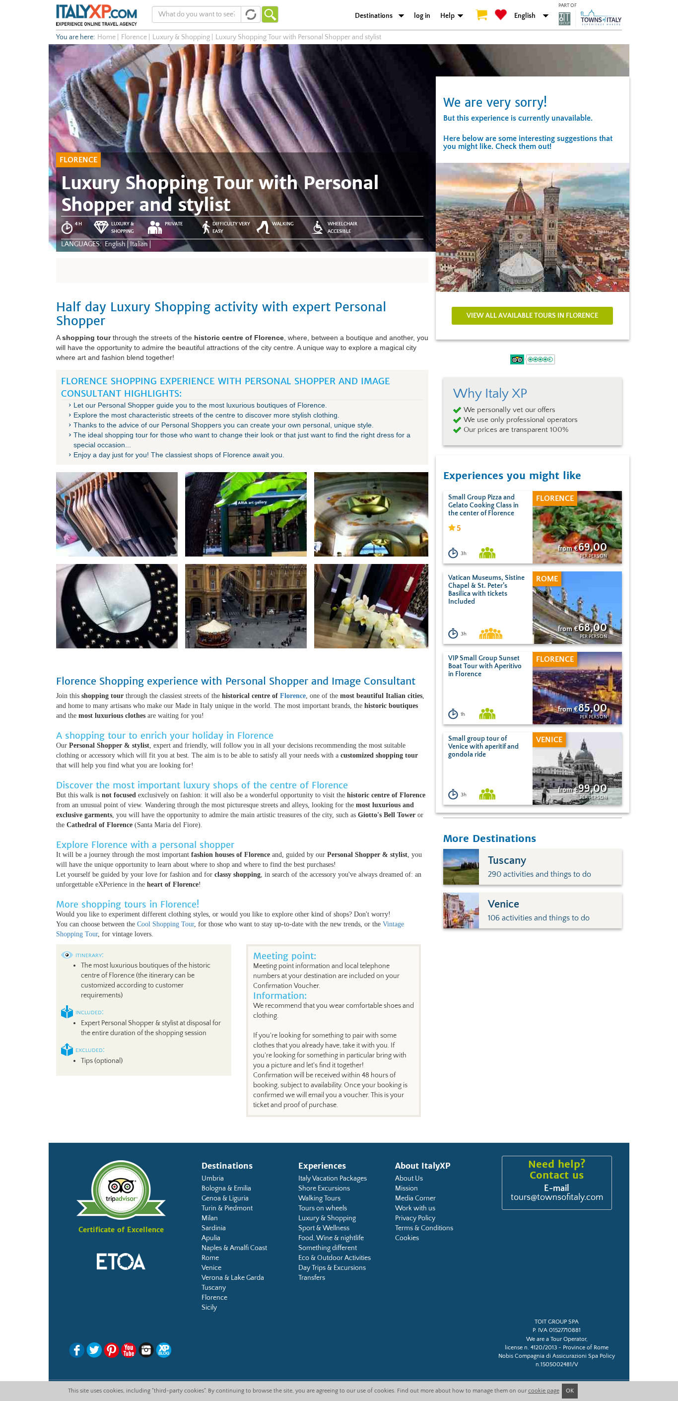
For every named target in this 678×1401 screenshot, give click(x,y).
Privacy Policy (415, 1218)
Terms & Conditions (424, 1228)
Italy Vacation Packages (332, 1179)
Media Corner (415, 1198)
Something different (327, 1248)
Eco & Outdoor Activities (334, 1258)
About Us (409, 1179)
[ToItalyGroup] (590, 18)
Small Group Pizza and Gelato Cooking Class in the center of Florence (483, 505)
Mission (406, 1188)
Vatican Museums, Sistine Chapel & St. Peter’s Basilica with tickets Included (486, 590)
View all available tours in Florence (532, 316)
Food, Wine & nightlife (331, 1238)
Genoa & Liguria (225, 1198)
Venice (211, 1268)
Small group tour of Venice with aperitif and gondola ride (483, 747)
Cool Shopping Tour (165, 924)
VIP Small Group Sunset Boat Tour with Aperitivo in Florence (485, 666)
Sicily (209, 1308)
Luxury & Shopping (327, 1218)
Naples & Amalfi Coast (234, 1248)
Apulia (211, 1238)
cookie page (543, 1391)
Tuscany (214, 1288)
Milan (210, 1218)
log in (422, 16)
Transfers (311, 1278)
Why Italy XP (490, 393)
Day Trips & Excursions (332, 1268)
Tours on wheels (322, 1208)
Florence (293, 696)
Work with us (415, 1208)
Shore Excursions (324, 1188)
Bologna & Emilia (226, 1188)
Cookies (407, 1238)
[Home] (96, 15)
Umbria (213, 1179)
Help (447, 16)
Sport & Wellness (323, 1228)
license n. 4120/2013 (531, 1347)
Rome (210, 1258)
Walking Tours (319, 1198)
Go (270, 14)
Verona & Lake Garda (233, 1278)
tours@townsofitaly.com (557, 1197)
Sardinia (214, 1228)
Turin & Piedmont (227, 1208)
